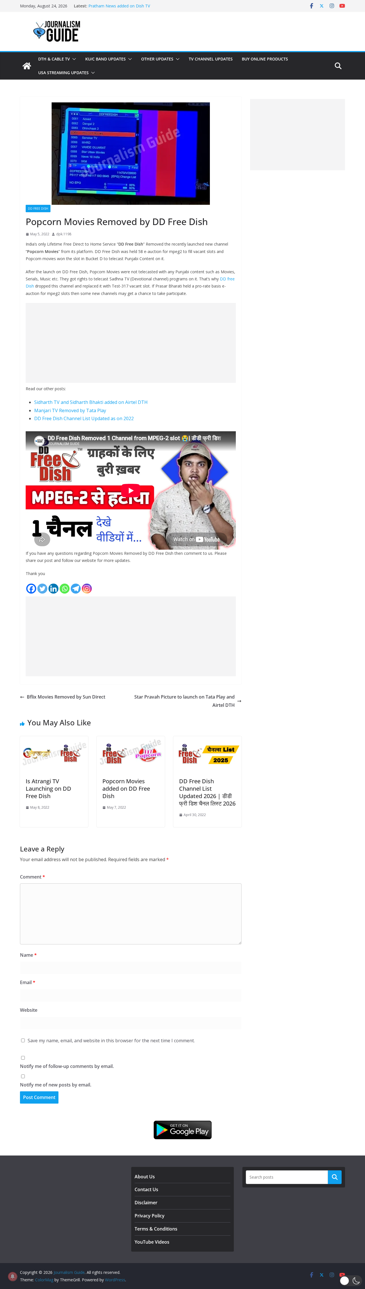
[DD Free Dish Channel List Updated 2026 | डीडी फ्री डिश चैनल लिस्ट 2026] (207, 740)
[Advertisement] (131, 343)
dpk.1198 (63, 234)
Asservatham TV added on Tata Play (122, 4)
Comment (32, 877)
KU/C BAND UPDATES (105, 59)
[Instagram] (87, 589)
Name (28, 955)
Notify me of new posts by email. (55, 1085)
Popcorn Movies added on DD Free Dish (126, 788)
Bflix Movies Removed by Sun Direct (66, 697)
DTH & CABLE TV (54, 59)
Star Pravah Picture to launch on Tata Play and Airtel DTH (184, 701)
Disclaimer (146, 1202)
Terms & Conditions (156, 1229)
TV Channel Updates (211, 59)
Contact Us (146, 1189)
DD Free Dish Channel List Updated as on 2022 (84, 418)
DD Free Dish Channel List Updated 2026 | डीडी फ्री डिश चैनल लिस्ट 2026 (207, 792)
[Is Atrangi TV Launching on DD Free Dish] (54, 740)
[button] (73, 59)
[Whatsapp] (65, 589)
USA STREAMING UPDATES (63, 72)
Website (28, 1010)
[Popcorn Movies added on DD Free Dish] (131, 740)
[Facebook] (31, 589)
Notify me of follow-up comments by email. (67, 1066)
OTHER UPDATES (157, 59)
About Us (145, 1176)
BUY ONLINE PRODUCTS (265, 59)
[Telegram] (76, 589)
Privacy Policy (150, 1216)
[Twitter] (42, 589)
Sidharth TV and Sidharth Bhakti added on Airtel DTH (91, 402)
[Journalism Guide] (27, 66)
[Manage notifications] (12, 1276)
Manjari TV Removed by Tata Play (70, 410)
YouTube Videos (152, 1242)
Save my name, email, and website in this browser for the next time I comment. (111, 1040)
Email (27, 982)
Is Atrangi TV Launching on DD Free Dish (48, 788)
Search (335, 1177)
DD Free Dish (38, 209)
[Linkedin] (53, 589)
